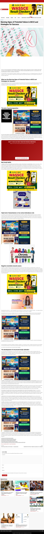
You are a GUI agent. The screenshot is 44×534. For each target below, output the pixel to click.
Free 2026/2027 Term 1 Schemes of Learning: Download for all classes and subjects (7, 518)
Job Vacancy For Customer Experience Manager (8, 440)
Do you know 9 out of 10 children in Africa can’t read (9, 441)
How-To (19, 17)
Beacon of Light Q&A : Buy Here (36, 17)
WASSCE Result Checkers (26, 17)
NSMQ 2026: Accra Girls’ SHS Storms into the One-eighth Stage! (36, 486)
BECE (15, 17)
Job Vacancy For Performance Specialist (7, 438)
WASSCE (12, 17)
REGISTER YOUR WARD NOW (22, 158)
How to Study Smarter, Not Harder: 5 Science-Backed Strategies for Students (7, 486)
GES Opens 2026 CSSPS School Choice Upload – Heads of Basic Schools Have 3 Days (36, 501)
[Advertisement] (22, 63)
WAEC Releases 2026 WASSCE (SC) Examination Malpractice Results (22, 518)
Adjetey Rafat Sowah (3, 495)
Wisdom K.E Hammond (18, 495)
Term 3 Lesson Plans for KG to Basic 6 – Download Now (9, 446)
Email (3, 467)
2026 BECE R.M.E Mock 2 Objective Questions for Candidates (33, 446)
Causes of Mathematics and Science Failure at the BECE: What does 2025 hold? (13, 442)
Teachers (7, 17)
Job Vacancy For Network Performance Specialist (8, 439)
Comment (3, 454)
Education (3, 17)
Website (3, 470)
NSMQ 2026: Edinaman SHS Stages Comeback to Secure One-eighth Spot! (22, 486)
